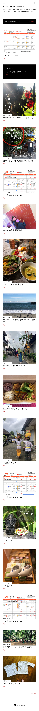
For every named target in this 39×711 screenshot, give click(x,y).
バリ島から (7, 586)
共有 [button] (4, 58)
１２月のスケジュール (12, 195)
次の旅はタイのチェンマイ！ (15, 366)
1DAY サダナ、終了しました (15, 409)
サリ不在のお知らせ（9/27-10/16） (18, 647)
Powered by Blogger (21, 705)
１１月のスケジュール (12, 497)
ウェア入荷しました (11, 684)
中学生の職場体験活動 (12, 230)
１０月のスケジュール (12, 621)
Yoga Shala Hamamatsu (14, 6)
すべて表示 (31, 22)
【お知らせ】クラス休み (16, 72)
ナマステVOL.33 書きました (15, 284)
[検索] (35, 3)
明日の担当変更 (9, 463)
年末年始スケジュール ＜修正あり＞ (19, 118)
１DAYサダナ (8, 540)
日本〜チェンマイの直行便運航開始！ (19, 161)
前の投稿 (33, 694)
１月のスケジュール (11, 55)
